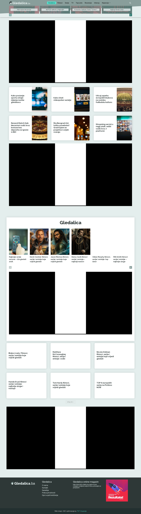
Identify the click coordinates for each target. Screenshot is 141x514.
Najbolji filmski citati (117, 9)
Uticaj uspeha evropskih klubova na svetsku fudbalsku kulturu (104, 99)
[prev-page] (10, 15)
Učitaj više (70, 402)
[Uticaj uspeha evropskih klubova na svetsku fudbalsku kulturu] (124, 99)
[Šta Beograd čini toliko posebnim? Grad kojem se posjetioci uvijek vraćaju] (82, 128)
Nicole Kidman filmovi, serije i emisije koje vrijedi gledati (105, 355)
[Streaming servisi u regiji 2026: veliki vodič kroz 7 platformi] (124, 128)
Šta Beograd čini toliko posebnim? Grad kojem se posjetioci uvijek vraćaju (61, 127)
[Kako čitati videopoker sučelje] (82, 99)
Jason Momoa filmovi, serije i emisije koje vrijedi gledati (60, 259)
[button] (130, 3)
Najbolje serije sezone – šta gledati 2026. (17, 259)
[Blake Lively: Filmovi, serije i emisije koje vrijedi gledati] (38, 356)
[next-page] (130, 15)
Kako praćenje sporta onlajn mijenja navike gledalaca (17, 99)
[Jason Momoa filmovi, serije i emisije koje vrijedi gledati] (60, 242)
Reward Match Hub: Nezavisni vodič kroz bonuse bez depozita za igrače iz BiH (20, 127)
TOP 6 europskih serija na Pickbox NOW (104, 385)
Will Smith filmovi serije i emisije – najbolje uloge (120, 259)
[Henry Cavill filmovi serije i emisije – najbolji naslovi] (81, 242)
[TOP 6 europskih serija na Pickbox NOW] (126, 385)
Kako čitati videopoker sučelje (62, 99)
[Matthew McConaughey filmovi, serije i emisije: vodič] (83, 356)
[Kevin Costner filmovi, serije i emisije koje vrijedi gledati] (39, 242)
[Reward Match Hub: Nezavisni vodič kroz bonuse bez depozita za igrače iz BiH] (39, 128)
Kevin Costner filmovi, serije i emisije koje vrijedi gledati (39, 259)
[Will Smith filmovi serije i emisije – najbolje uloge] (122, 242)
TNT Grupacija (81, 511)
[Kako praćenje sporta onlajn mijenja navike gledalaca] (39, 99)
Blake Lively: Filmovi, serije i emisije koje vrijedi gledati (18, 355)
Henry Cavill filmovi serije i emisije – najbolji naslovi (79, 259)
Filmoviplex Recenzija (24, 9)
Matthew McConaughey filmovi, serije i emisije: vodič (59, 355)
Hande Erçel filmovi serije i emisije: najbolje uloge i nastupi (17, 385)
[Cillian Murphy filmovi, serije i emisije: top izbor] (101, 242)
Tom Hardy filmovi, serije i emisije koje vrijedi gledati (61, 385)
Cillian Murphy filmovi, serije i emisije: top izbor (101, 259)
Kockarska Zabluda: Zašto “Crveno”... (86, 9)
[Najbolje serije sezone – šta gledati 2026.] (18, 242)
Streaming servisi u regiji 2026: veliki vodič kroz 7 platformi (104, 127)
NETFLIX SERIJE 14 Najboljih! (55, 9)
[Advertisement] (70, 51)
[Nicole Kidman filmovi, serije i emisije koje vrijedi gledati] (126, 356)
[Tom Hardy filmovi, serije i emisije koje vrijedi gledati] (83, 385)
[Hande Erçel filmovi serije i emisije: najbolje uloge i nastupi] (38, 385)
